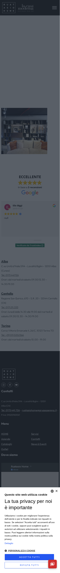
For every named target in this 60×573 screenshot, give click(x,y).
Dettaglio (9, 543)
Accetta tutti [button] (29, 557)
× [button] (56, 491)
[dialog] (30, 529)
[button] (30, 551)
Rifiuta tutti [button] (29, 565)
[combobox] (52, 491)
